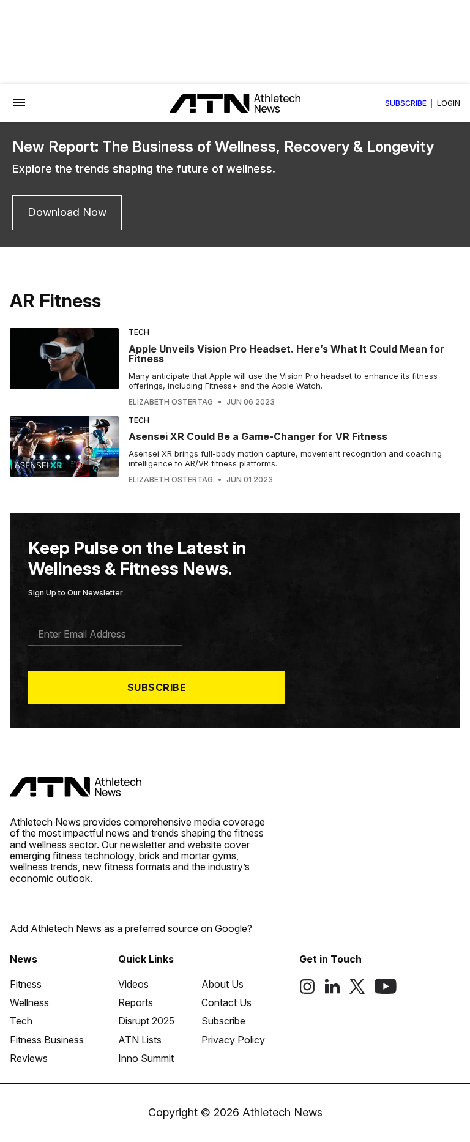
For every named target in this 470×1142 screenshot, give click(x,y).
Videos (133, 984)
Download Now (67, 212)
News (23, 959)
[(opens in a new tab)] (307, 991)
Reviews (29, 1058)
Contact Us (226, 1002)
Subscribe (406, 103)
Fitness (26, 984)
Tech (139, 332)
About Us (222, 984)
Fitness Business (47, 1040)
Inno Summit (146, 1058)
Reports (135, 1002)
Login (448, 103)
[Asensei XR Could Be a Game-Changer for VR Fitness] (64, 450)
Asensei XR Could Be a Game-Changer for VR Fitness (258, 436)
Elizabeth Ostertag (171, 402)
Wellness (29, 1002)
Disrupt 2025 (146, 1021)
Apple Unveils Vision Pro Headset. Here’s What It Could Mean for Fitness (286, 354)
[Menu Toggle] (19, 103)
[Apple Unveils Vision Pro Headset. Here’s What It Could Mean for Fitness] (64, 367)
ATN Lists (140, 1040)
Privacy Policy (233, 1040)
